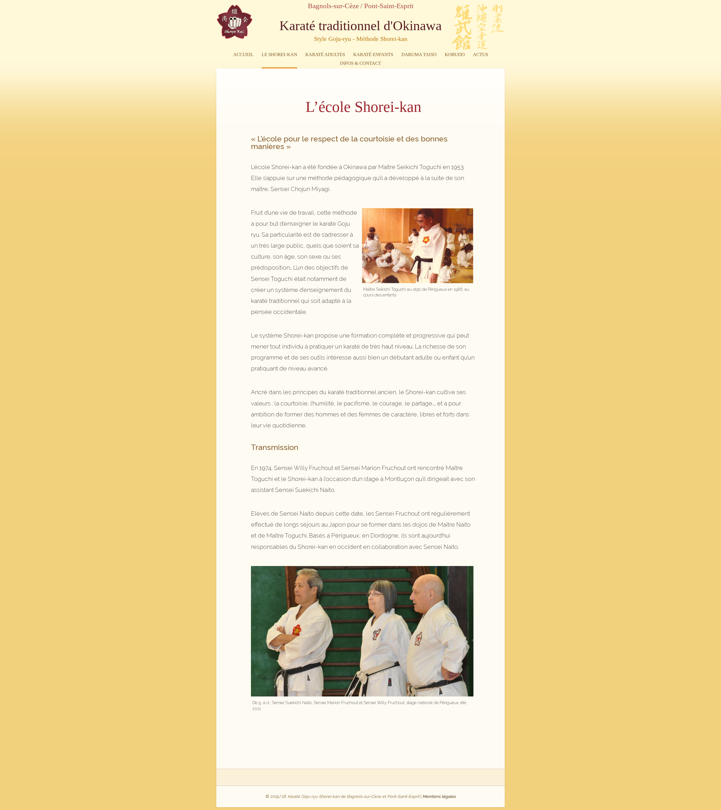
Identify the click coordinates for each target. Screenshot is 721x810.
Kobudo (455, 54)
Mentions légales (439, 796)
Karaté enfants (373, 54)
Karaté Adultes (325, 54)
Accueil (243, 54)
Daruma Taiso (419, 54)
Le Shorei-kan (279, 54)
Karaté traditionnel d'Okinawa (360, 30)
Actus (480, 54)
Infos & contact (360, 63)
